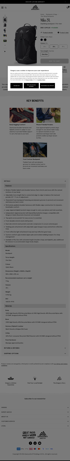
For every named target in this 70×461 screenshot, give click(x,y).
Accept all (17, 85)
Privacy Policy (29, 80)
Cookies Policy (41, 80)
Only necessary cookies (31, 85)
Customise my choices (47, 85)
